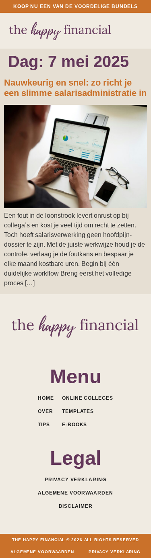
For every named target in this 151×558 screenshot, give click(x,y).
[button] (135, 30)
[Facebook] (43, 346)
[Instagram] (91, 346)
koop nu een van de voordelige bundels (75, 6)
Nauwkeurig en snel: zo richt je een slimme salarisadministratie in (75, 88)
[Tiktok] (107, 346)
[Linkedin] (59, 346)
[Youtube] (75, 346)
